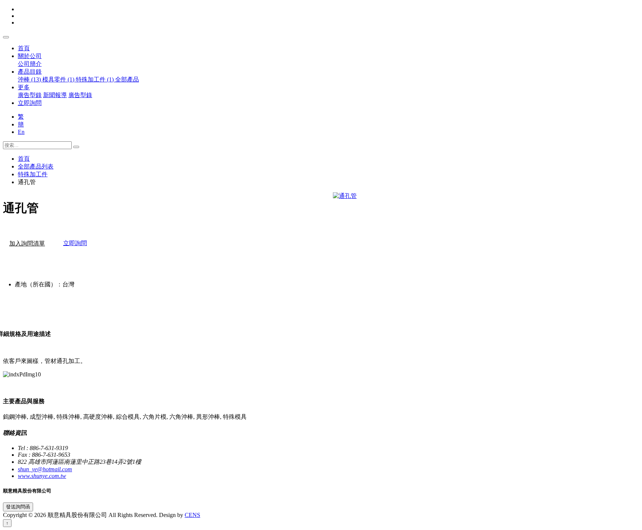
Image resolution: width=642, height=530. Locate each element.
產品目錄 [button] (30, 71)
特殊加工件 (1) (95, 79)
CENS (192, 515)
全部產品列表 (36, 166)
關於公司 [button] (30, 56)
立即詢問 (30, 103)
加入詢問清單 (27, 243)
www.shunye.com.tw (42, 476)
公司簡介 (30, 64)
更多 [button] (24, 87)
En (21, 132)
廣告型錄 (30, 95)
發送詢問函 (18, 507)
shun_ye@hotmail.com (45, 469)
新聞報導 (55, 95)
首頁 (24, 48)
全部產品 (127, 79)
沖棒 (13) (30, 79)
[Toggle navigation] (6, 37)
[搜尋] (76, 147)
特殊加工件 (33, 174)
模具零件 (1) (59, 79)
